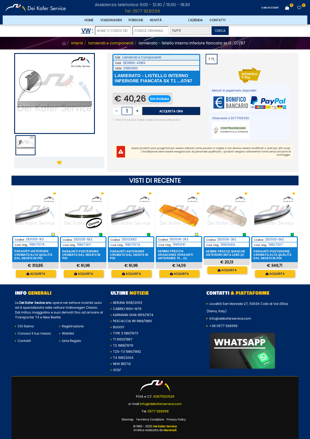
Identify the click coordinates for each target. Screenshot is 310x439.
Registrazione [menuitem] (72, 326)
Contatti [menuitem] (218, 20)
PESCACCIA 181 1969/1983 (132, 321)
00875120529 (163, 396)
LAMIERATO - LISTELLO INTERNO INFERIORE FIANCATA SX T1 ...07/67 (192, 43)
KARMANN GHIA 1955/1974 (133, 315)
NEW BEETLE (122, 364)
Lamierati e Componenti (110, 43)
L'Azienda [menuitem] (195, 20)
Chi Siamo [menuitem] (25, 326)
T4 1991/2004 (123, 357)
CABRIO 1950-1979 (127, 309)
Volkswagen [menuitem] (111, 20)
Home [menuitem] (88, 20)
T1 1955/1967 (122, 339)
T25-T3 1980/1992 (127, 351)
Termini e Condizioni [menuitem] (150, 419)
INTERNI (77, 43)
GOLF (117, 370)
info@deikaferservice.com (230, 318)
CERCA (220, 30)
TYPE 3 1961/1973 (125, 333)
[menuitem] (175, 19)
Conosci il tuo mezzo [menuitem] (34, 333)
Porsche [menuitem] (136, 20)
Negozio (64, 43)
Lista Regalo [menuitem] (71, 341)
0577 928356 (158, 411)
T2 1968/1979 (123, 345)
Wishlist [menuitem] (67, 333)
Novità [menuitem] (156, 20)
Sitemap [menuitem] (127, 419)
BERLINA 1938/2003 (127, 302)
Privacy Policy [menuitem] (176, 419)
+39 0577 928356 (223, 326)
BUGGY (118, 327)
